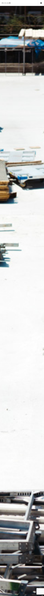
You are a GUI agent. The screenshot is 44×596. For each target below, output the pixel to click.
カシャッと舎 (6, 3)
